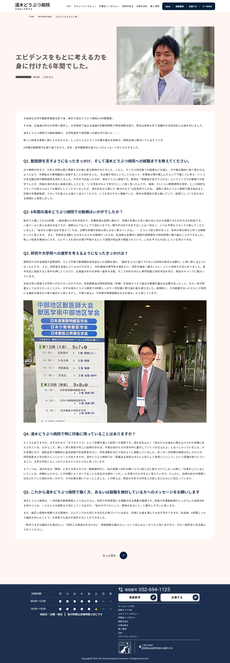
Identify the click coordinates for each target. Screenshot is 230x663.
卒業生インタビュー (127, 617)
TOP (31, 17)
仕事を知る (123, 625)
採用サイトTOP (125, 610)
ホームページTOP (126, 606)
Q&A (120, 632)
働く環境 (122, 629)
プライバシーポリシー (128, 636)
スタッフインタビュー (128, 613)
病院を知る (123, 621)
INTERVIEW (45, 17)
